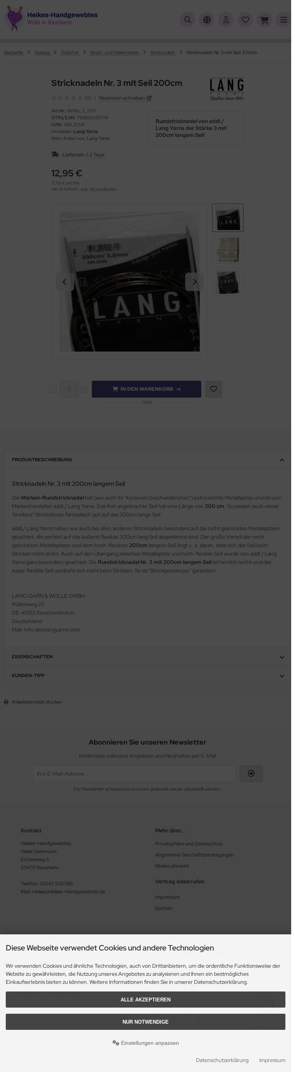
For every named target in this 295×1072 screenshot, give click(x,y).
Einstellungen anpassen (149, 1043)
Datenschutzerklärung (222, 1060)
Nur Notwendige (146, 1022)
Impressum (272, 1060)
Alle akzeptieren (146, 1000)
